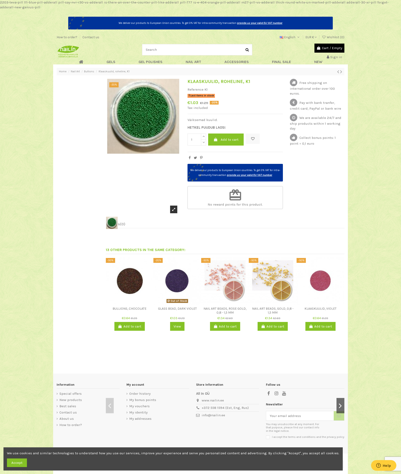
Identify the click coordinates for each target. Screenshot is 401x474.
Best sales (67, 406)
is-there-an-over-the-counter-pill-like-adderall (141, 2)
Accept (17, 463)
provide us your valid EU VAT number (259, 23)
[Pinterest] (201, 158)
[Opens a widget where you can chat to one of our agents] (383, 466)
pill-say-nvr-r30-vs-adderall (80, 2)
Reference (196, 89)
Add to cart (230, 139)
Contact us (90, 37)
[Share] (190, 158)
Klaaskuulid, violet (320, 309)
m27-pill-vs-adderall (258, 2)
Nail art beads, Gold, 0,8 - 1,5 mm (273, 311)
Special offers (70, 393)
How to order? (67, 37)
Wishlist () (335, 37)
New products (70, 400)
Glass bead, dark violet (177, 309)
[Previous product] (338, 72)
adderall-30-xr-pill (361, 2)
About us (66, 419)
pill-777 (186, 2)
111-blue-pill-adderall (40, 2)
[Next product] (341, 72)
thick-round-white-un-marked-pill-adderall (311, 2)
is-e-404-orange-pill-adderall (216, 2)
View (177, 326)
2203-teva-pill (11, 2)
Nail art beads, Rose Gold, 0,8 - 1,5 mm (225, 311)
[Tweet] (195, 158)
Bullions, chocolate (129, 309)
